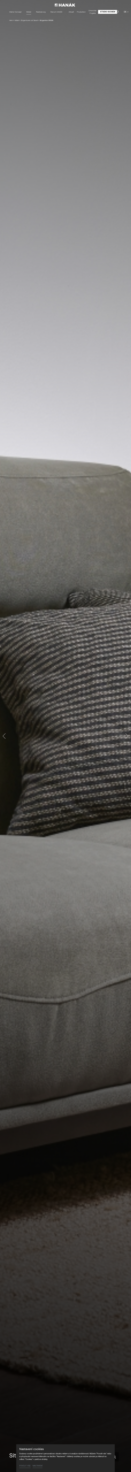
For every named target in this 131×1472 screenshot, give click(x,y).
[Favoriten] (117, 11)
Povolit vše (25, 1466)
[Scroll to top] (125, 1466)
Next (127, 736)
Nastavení (37, 1466)
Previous (4, 736)
